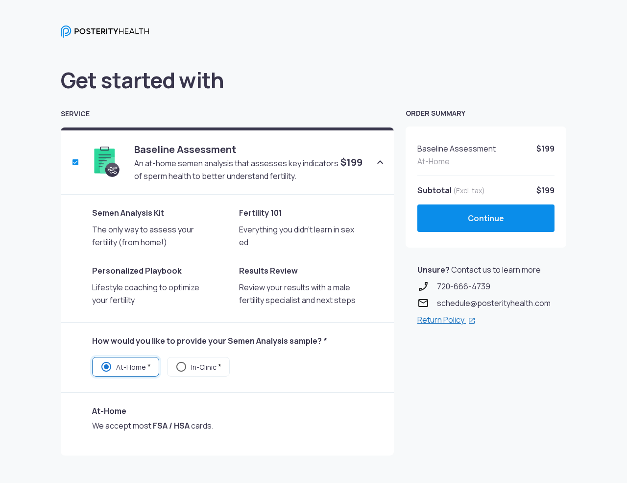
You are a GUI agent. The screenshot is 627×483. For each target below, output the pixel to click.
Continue (486, 218)
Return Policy (441, 319)
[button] (380, 162)
